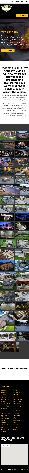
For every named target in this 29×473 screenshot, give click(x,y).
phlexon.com (24, 469)
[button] (2, 14)
